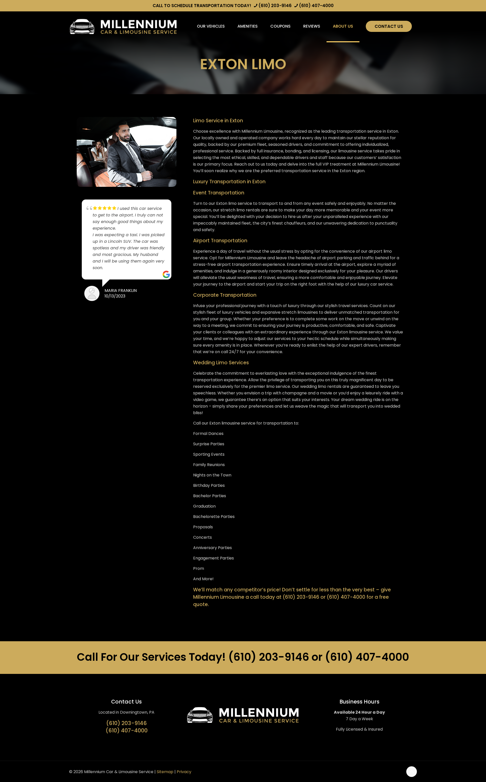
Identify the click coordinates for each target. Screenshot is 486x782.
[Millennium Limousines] (123, 26)
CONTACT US (389, 26)
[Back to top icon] (411, 771)
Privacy (184, 772)
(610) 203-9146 (275, 6)
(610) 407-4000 (316, 6)
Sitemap (165, 772)
